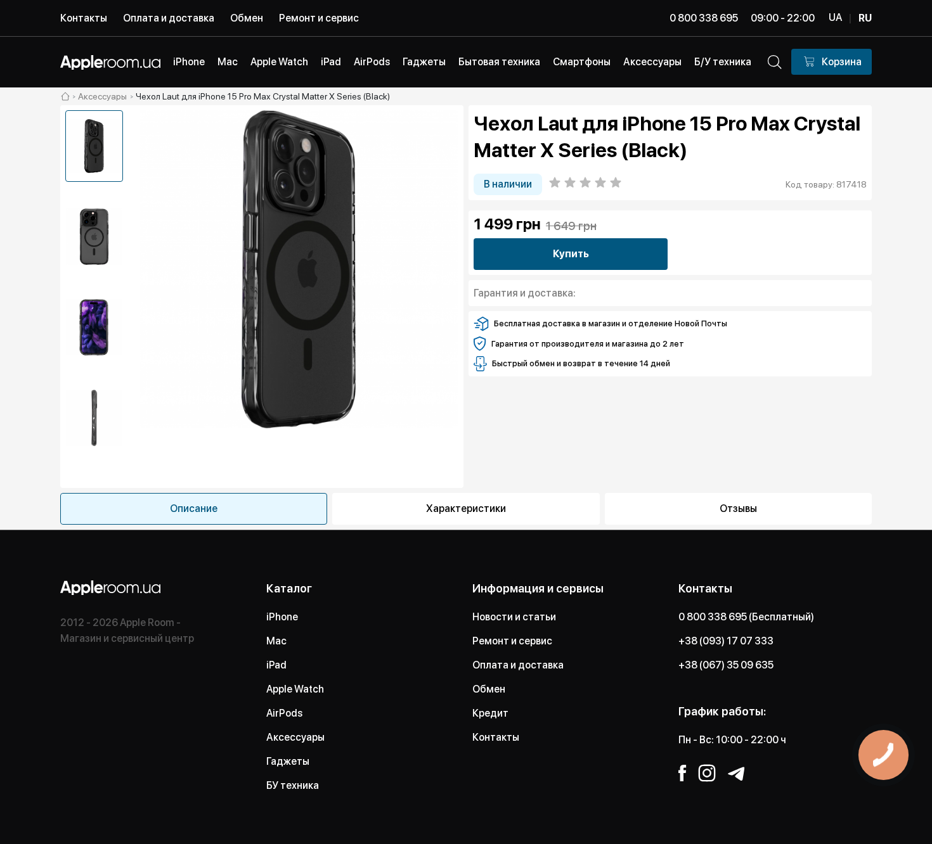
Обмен (246, 18)
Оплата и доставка (168, 18)
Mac (276, 641)
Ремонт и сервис (319, 18)
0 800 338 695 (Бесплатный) (746, 617)
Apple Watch (295, 689)
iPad (276, 665)
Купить (571, 254)
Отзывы (738, 508)
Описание (193, 508)
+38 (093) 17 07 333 (725, 641)
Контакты (83, 18)
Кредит (490, 713)
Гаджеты (287, 761)
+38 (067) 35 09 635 (725, 665)
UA (835, 17)
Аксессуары (295, 737)
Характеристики (466, 508)
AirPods (284, 713)
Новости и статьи (514, 617)
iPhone (282, 617)
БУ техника (292, 785)
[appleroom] (65, 96)
